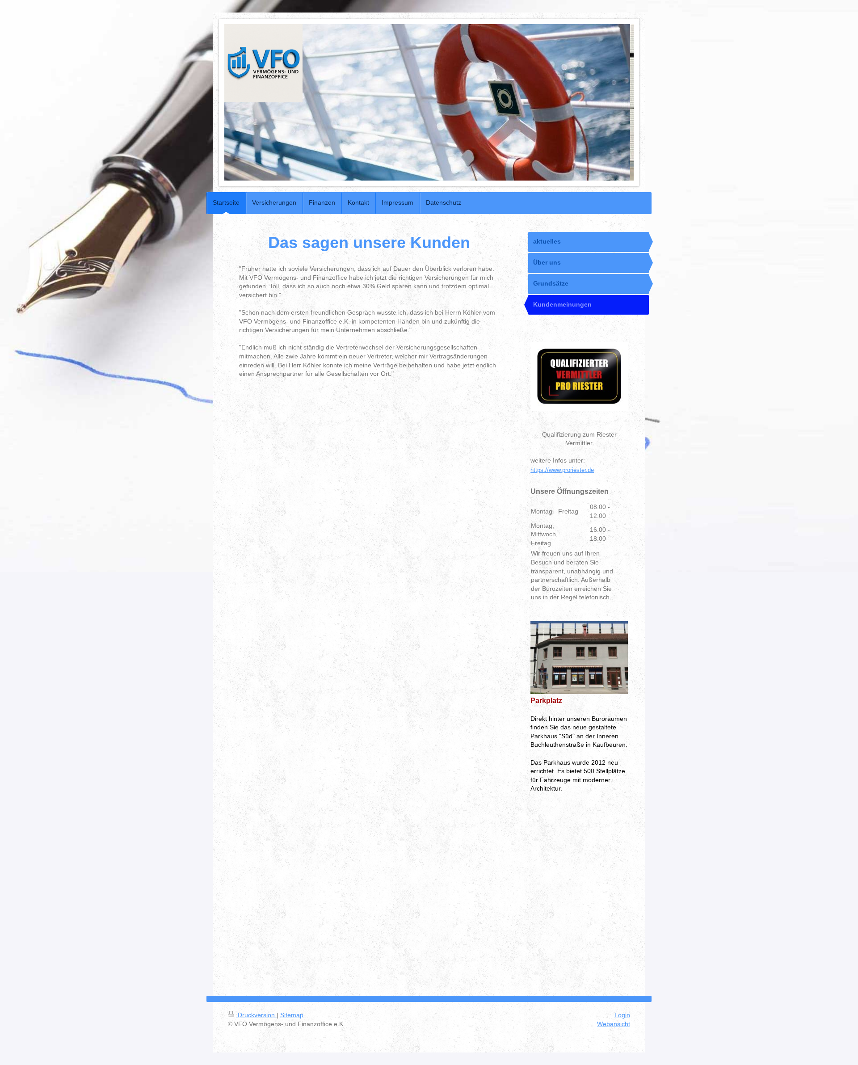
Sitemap (291, 1015)
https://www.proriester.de (562, 470)
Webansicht (613, 1023)
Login (622, 1015)
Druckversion (256, 1015)
